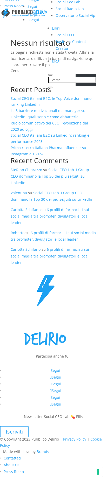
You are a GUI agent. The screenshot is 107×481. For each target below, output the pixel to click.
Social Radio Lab (70, 8)
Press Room (14, 5)
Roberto (17, 232)
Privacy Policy (74, 439)
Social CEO (65, 34)
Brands (43, 451)
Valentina (19, 192)
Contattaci (12, 458)
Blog (55, 61)
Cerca (16, 70)
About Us (11, 464)
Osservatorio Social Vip (75, 15)
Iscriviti (14, 431)
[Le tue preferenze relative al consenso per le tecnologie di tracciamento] (98, 472)
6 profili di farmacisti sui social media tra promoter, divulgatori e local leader (50, 216)
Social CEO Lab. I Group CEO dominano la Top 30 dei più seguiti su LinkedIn (50, 176)
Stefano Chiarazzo (26, 169)
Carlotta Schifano (26, 209)
